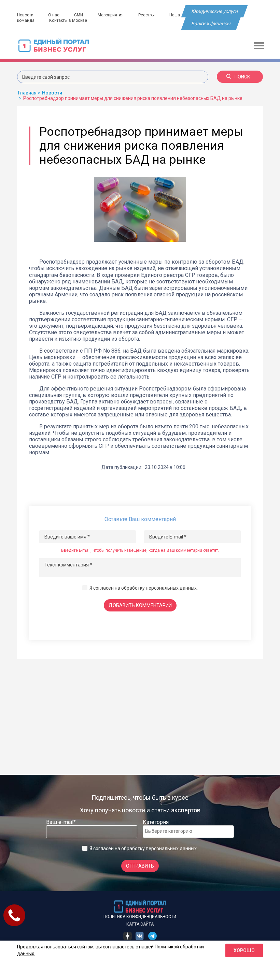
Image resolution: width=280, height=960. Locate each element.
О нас (53, 15)
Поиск (242, 76)
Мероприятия (111, 15)
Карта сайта (140, 924)
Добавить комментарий (140, 605)
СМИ (78, 15)
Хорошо (244, 950)
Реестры (146, 15)
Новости (25, 15)
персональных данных (171, 588)
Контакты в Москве (68, 20)
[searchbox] (172, 831)
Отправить (140, 866)
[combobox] (188, 831)
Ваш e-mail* (61, 822)
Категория (156, 822)
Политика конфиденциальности (139, 916)
